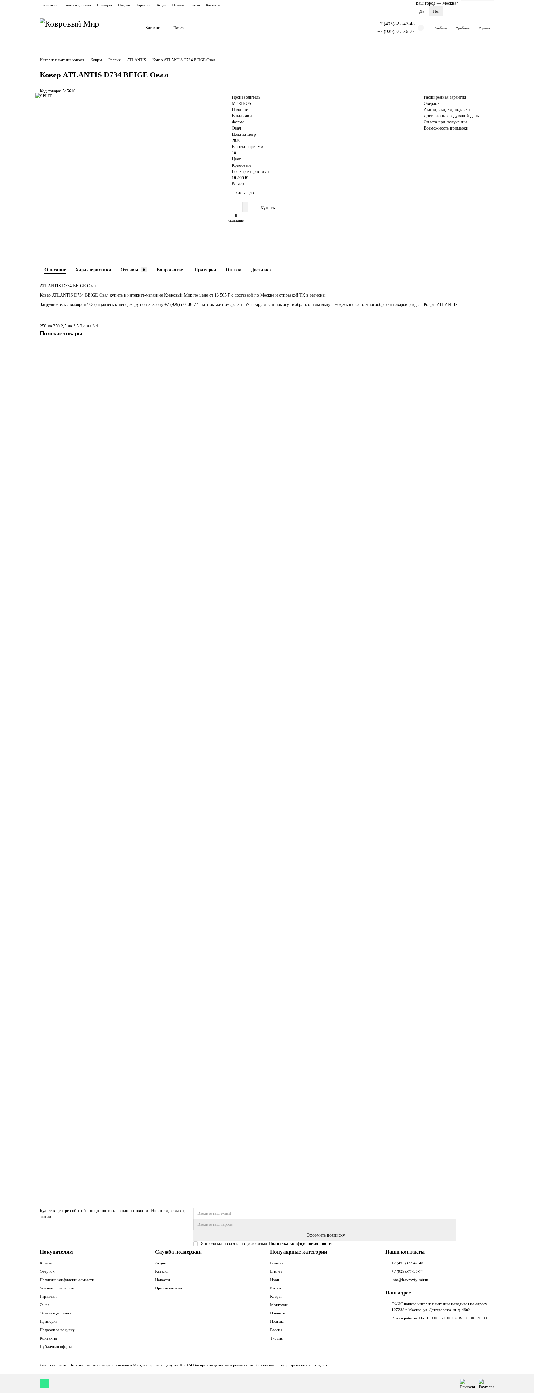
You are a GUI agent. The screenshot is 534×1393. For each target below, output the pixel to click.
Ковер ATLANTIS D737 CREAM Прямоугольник (87, 449)
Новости (162, 1279)
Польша (277, 1321)
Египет (276, 1271)
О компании (48, 5)
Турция (276, 1338)
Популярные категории (298, 1252)
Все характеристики (250, 171)
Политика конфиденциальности (67, 1279)
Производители (168, 1288)
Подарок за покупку (57, 1329)
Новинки (277, 1313)
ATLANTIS (136, 60)
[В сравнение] (489, 361)
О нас (44, 1304)
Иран (274, 1279)
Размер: (238, 183)
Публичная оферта (56, 1346)
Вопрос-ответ (171, 269)
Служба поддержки (178, 1252)
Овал (236, 128)
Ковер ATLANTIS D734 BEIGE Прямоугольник (86, 619)
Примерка (104, 5)
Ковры (96, 60)
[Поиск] (357, 28)
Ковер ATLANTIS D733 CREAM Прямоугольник (87, 788)
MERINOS (241, 103)
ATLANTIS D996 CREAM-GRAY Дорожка (81, 1128)
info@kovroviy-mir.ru (410, 1279)
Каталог (152, 27)
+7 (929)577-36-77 (396, 31)
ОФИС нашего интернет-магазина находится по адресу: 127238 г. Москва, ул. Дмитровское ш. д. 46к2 (440, 1306)
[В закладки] (489, 349)
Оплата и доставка (77, 5)
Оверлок (124, 5)
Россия (114, 60)
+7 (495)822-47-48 (396, 23)
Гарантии (143, 5)
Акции (161, 5)
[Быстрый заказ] (293, 208)
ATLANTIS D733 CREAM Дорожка (75, 958)
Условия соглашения (57, 1288)
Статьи (195, 5)
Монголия (279, 1304)
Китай (275, 1288)
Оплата (234, 269)
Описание (55, 269)
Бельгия (276, 1263)
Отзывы (178, 5)
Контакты (213, 5)
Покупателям (56, 1252)
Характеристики (93, 269)
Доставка (261, 269)
